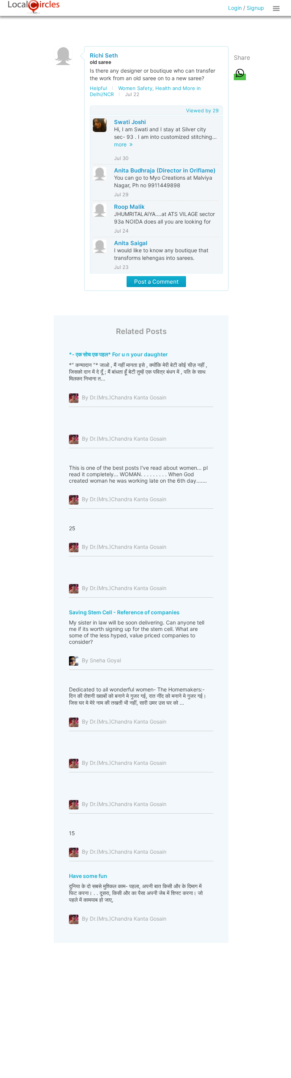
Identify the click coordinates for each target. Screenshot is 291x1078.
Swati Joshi (130, 122)
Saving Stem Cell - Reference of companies (124, 612)
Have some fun (88, 876)
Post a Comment (156, 281)
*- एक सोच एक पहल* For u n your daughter (118, 354)
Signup (255, 8)
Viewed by (202, 110)
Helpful (98, 88)
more (122, 144)
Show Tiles (277, 8)
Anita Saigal (130, 243)
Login (235, 8)
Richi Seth (104, 55)
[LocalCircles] (34, 7)
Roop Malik (129, 206)
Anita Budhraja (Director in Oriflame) (165, 170)
